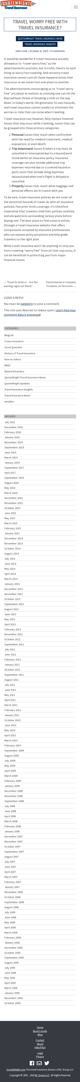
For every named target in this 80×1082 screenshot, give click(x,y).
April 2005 (10, 983)
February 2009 (12, 781)
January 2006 (12, 942)
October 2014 (12, 548)
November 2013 (13, 594)
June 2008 (10, 811)
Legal (40, 1053)
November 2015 (13, 503)
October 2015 (12, 508)
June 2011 (10, 690)
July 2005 (9, 967)
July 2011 (9, 685)
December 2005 (13, 947)
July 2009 (9, 760)
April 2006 (10, 927)
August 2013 (11, 609)
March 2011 (10, 705)
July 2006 (9, 912)
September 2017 (14, 467)
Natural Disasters (14, 371)
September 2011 (14, 674)
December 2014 (13, 538)
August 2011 (11, 679)
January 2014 (12, 584)
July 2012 (9, 649)
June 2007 (10, 867)
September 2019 (14, 447)
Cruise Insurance (14, 341)
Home (40, 1027)
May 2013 (9, 619)
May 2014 (9, 568)
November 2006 (13, 892)
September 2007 (14, 851)
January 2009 (12, 786)
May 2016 (9, 488)
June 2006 (10, 917)
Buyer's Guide (40, 1031)
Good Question (13, 347)
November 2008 (13, 796)
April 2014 (10, 574)
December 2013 (13, 589)
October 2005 (12, 952)
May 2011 (9, 695)
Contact (40, 1040)
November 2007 (13, 841)
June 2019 (10, 452)
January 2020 (12, 437)
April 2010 (10, 735)
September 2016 (14, 477)
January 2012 (12, 664)
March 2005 (10, 988)
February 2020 (12, 432)
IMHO (7, 365)
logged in (26, 304)
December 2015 (13, 498)
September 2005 (14, 957)
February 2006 (12, 937)
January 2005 (12, 993)
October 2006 (12, 897)
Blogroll (8, 335)
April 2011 (10, 700)
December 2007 (13, 836)
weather (9, 401)
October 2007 (12, 846)
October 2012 (12, 639)
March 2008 (10, 821)
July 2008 (9, 806)
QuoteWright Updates (17, 383)
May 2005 (9, 978)
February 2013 (12, 629)
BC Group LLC (42, 1075)
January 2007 (12, 887)
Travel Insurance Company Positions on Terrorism (61, 284)
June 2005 (10, 972)
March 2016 (10, 493)
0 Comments (57, 51)
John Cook (21, 51)
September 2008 (14, 801)
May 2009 (9, 765)
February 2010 (12, 745)
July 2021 (9, 422)
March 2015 (10, 523)
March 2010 (10, 740)
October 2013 (12, 599)
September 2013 (14, 604)
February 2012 (12, 659)
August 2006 (11, 907)
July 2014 (9, 558)
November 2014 (13, 543)
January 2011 (12, 715)
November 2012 (13, 634)
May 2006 (9, 922)
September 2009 (14, 750)
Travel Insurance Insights (40, 44)
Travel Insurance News (17, 395)
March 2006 (10, 932)
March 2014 (10, 579)
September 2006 (14, 902)
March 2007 (10, 877)
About (40, 1044)
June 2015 (10, 513)
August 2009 (11, 755)
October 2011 (12, 669)
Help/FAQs (40, 1047)
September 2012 (14, 644)
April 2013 (10, 624)
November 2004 (13, 998)
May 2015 (9, 518)
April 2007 (10, 872)
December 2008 (13, 791)
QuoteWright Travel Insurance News (40, 38)
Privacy (40, 1056)
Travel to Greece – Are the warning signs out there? (21, 284)
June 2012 (10, 654)
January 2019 (12, 462)
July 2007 (9, 861)
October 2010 (12, 720)
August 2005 (11, 962)
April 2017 (10, 472)
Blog (40, 1034)
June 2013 (10, 614)
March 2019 (10, 457)
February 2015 (12, 528)
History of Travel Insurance (19, 353)
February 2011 (12, 710)
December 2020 (13, 427)
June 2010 (10, 725)
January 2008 (12, 831)
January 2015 (12, 533)
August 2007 (11, 856)
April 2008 (10, 816)
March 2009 (10, 776)
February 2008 (12, 826)
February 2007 (12, 882)
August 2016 (11, 483)
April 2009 (10, 770)
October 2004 (12, 1003)
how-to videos (12, 359)
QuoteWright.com (16, 1069)
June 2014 (10, 563)
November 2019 (13, 442)
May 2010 (9, 730)
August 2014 (11, 553)
